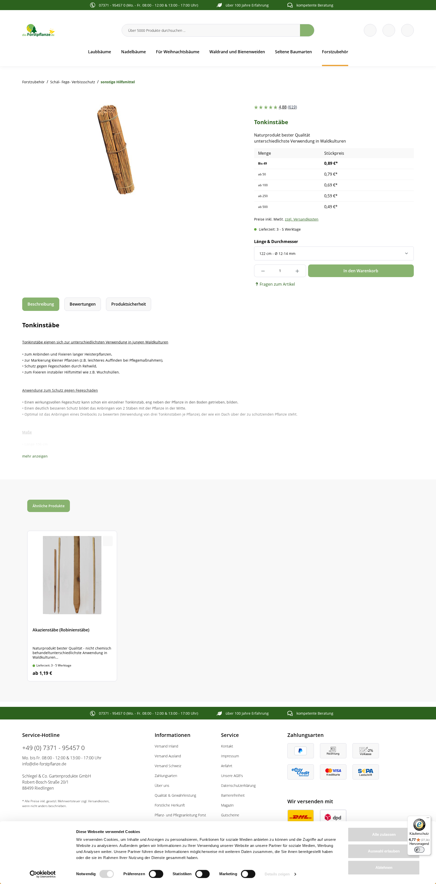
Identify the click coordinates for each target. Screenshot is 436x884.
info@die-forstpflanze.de (44, 764)
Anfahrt (226, 765)
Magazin (227, 805)
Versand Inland (166, 746)
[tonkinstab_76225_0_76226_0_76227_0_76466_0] (119, 149)
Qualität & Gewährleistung (175, 795)
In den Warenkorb (360, 271)
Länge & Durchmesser (276, 241)
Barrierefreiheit (233, 795)
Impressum (230, 756)
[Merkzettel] (370, 30)
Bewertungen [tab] (83, 304)
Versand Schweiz (168, 765)
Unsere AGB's (232, 775)
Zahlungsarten (166, 775)
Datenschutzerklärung (238, 785)
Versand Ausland (168, 756)
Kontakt (227, 746)
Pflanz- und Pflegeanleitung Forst (180, 815)
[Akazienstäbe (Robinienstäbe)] (72, 606)
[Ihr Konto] (407, 30)
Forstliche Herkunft (170, 805)
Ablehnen (383, 867)
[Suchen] (307, 30)
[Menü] (428, 819)
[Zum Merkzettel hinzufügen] (205, 114)
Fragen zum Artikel (277, 284)
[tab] (40, 304)
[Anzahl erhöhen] (297, 270)
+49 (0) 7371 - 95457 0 (53, 747)
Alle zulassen (384, 834)
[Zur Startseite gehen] (69, 30)
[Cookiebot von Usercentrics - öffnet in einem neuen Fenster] (43, 874)
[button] (35, 456)
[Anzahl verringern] (262, 270)
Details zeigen (277, 874)
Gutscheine (230, 815)
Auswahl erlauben (384, 851)
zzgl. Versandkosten (301, 219)
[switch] (156, 874)
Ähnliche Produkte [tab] (49, 505)
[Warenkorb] (389, 30)
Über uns (162, 785)
